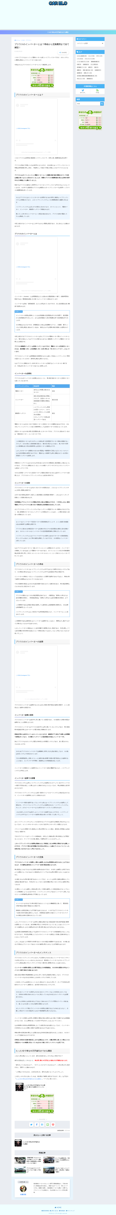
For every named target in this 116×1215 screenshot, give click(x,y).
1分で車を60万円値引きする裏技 (58, 32)
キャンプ (91, 56)
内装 (79, 64)
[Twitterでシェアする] (31, 1124)
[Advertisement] (58, 18)
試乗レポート (88, 73)
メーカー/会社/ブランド (83, 61)
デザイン (99, 56)
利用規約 (62, 1210)
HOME (58, 1207)
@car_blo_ (83, 92)
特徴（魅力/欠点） (88, 70)
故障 (90, 67)
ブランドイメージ (89, 58)
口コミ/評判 (94, 64)
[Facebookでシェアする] (37, 1124)
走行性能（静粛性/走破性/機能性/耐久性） (87, 75)
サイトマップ (70, 1210)
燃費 (79, 70)
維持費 (79, 73)
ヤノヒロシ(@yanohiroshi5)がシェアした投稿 (36, 699)
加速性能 (86, 64)
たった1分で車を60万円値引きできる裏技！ (29, 1079)
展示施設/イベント (81, 67)
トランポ (80, 58)
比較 (96, 67)
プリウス (67, 1130)
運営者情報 (46, 1210)
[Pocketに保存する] (53, 1124)
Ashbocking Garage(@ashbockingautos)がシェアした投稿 (36, 152)
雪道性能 (90, 78)
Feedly (97, 92)
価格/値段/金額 (95, 61)
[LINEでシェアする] (47, 1124)
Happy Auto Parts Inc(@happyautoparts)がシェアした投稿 (36, 290)
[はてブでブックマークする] (42, 1124)
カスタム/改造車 (81, 56)
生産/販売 (98, 70)
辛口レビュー (81, 78)
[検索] (102, 104)
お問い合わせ (54, 1210)
